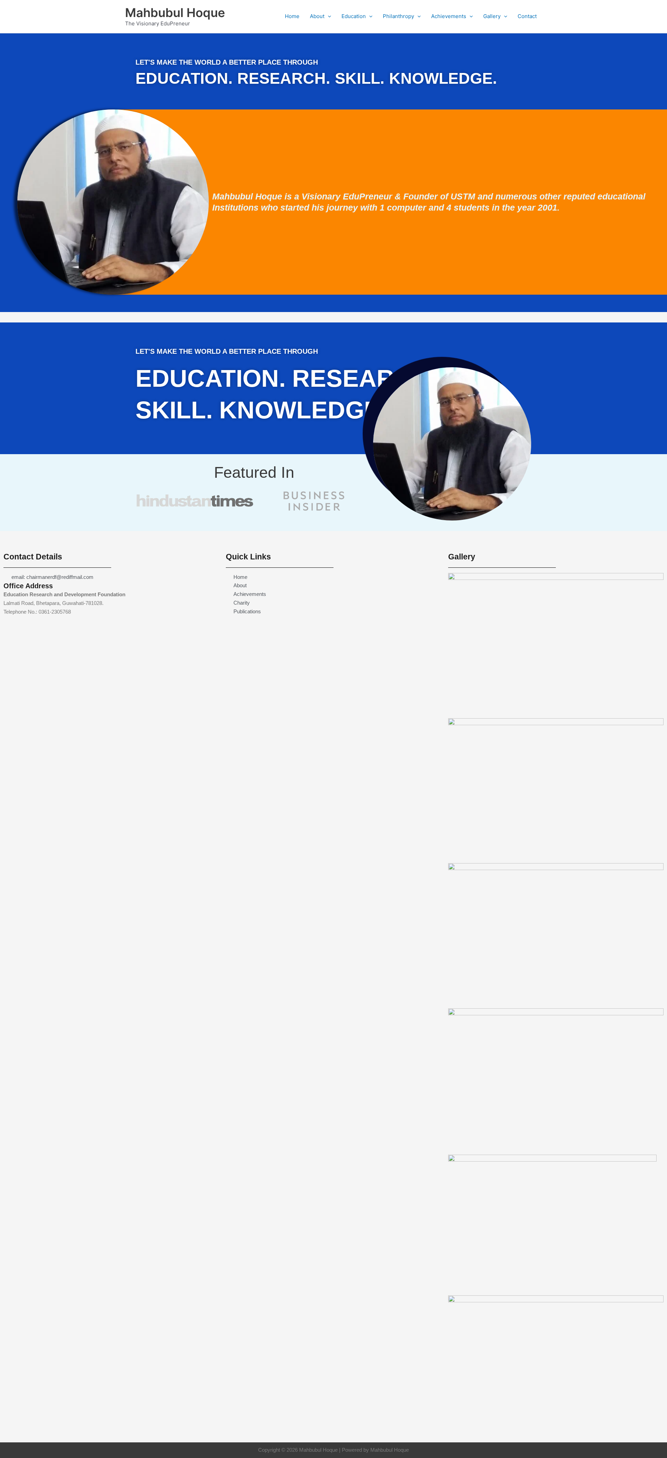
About (317, 16)
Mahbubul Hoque (175, 12)
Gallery (492, 16)
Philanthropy (398, 16)
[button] (327, 16)
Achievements (448, 16)
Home (292, 16)
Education (353, 16)
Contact (527, 16)
